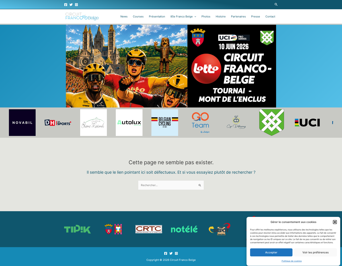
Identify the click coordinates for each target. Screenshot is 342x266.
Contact (270, 16)
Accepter (271, 252)
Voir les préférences (315, 252)
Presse (255, 16)
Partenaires (238, 16)
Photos (205, 16)
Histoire (221, 16)
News (124, 16)
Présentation (157, 16)
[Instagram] (76, 4)
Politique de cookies (292, 261)
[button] (335, 222)
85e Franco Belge (181, 16)
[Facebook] (65, 4)
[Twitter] (71, 4)
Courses (138, 16)
